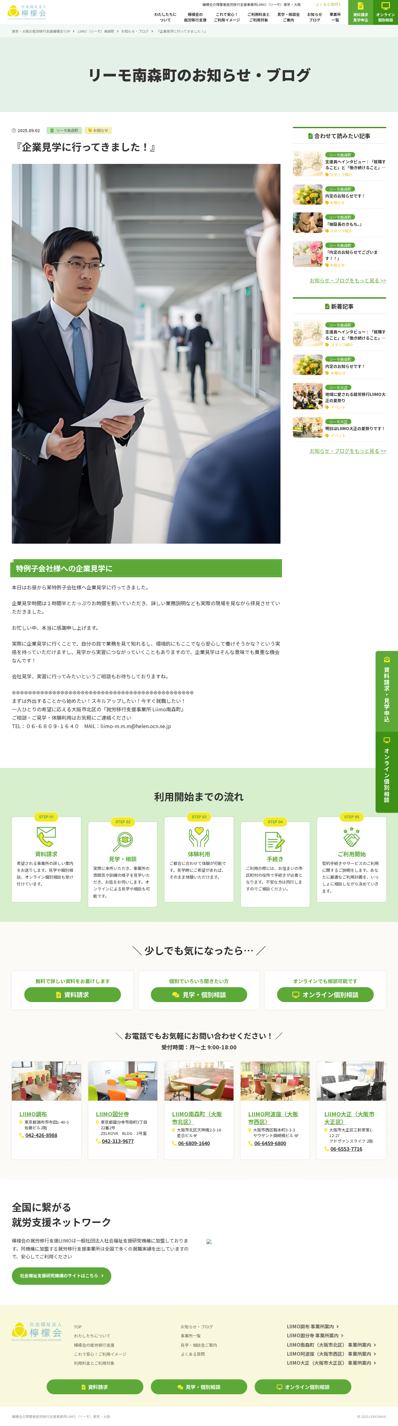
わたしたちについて (165, 17)
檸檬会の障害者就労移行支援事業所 (251, 4)
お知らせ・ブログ (135, 31)
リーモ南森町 (66, 130)
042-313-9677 (118, 1141)
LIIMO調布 (33, 1114)
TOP (78, 1327)
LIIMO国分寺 (112, 1114)
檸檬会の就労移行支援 (195, 17)
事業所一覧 (335, 17)
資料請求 (98, 1387)
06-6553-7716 (346, 1148)
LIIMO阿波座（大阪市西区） (273, 1118)
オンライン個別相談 (307, 1387)
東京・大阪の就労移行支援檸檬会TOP (41, 31)
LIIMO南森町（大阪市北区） (197, 1118)
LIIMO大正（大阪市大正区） (349, 1118)
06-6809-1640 (194, 1143)
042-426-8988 (41, 1135)
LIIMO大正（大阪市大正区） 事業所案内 (329, 1362)
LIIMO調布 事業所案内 (310, 1326)
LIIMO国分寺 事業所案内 (313, 1335)
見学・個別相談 (203, 1387)
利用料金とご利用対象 (94, 1363)
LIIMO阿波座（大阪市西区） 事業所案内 (329, 1353)
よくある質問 (327, 4)
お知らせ (100, 130)
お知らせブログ (314, 17)
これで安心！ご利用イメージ (227, 17)
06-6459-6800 (270, 1143)
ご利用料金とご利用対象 (259, 17)
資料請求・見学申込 (387, 694)
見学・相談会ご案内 (288, 17)
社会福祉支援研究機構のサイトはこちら (59, 1275)
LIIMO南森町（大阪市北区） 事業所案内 (329, 1344)
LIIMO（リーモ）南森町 (96, 31)
